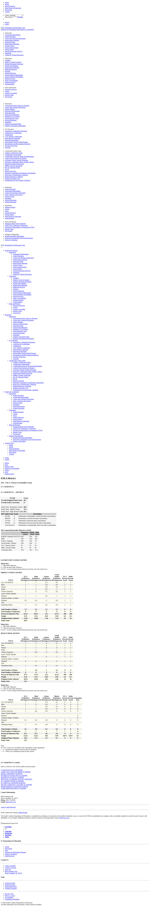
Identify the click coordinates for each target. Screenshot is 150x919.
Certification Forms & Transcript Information (19, 156)
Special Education (11, 120)
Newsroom (12, 452)
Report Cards (9, 95)
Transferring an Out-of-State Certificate (17, 180)
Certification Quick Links (17, 360)
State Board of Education (13, 216)
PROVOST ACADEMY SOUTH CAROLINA (16, 779)
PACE (7, 169)
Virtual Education (10, 202)
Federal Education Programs (14, 64)
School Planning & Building (14, 77)
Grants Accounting (11, 93)
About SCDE (9, 443)
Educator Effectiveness (12, 111)
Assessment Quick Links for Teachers (17, 105)
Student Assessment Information (15, 126)
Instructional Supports (12, 40)
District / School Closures (13, 62)
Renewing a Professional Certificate (16, 175)
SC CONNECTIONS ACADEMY (12, 781)
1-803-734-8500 (10, 866)
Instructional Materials (12, 44)
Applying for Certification (13, 133)
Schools (7, 71)
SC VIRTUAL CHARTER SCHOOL (13, 783)
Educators (16, 29)
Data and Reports (14, 304)
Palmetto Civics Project (12, 116)
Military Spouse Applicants (13, 166)
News (7, 211)
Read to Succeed (10, 171)
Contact (11, 454)
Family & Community (27, 29)
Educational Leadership (12, 138)
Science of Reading (11, 240)
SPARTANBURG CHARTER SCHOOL (14, 786)
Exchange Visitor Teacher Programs (16, 160)
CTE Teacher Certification (13, 136)
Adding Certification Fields (13, 153)
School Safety (9, 49)
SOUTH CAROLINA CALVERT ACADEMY (16, 785)
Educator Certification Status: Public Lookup (19, 162)
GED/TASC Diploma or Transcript (16, 225)
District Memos (10, 109)
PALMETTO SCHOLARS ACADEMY (14, 775)
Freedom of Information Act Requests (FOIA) (19, 227)
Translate (20, 17)
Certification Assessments (13, 155)
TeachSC (8, 147)
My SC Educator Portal (12, 167)
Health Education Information (14, 236)
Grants (7, 91)
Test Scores (8, 97)
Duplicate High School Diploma (15, 223)
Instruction (12, 252)
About (11, 447)
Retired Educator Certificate (14, 177)
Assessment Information (12, 35)
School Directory (10, 73)
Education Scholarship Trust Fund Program (19, 238)
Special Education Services (13, 51)
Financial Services (11, 89)
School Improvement (11, 48)
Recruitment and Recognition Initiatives (17, 144)
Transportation (9, 84)
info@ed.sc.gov (11, 802)
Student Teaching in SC (12, 178)
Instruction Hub (10, 42)
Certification (9, 135)
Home (11, 445)
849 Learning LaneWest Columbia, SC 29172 (13, 872)
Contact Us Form (10, 868)
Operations (12, 276)
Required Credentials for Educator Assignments (20, 173)
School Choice (9, 46)
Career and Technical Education (15, 38)
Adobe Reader (22, 812)
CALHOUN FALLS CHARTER (12, 770)
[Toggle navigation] (1, 247)
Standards (8, 53)
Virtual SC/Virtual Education (14, 55)
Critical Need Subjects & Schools (15, 158)
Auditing (8, 60)
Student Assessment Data (13, 124)
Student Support (10, 82)
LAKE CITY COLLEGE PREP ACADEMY (16, 772)
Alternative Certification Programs (16, 131)
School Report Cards (11, 118)
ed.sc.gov (8, 869)
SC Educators (13, 340)
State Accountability (11, 80)
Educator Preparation (11, 140)
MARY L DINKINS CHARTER (11, 774)
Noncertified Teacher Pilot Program (16, 142)
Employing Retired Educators (14, 164)
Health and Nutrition (11, 66)
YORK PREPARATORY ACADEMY (13, 788)
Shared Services (10, 79)
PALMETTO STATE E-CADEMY (12, 777)
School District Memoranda (14, 75)
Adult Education (10, 37)
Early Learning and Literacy (14, 195)
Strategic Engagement (16, 436)
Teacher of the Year (11, 146)
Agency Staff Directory (8, 807)
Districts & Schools (7, 29)
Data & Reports (14, 449)
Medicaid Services (11, 69)
